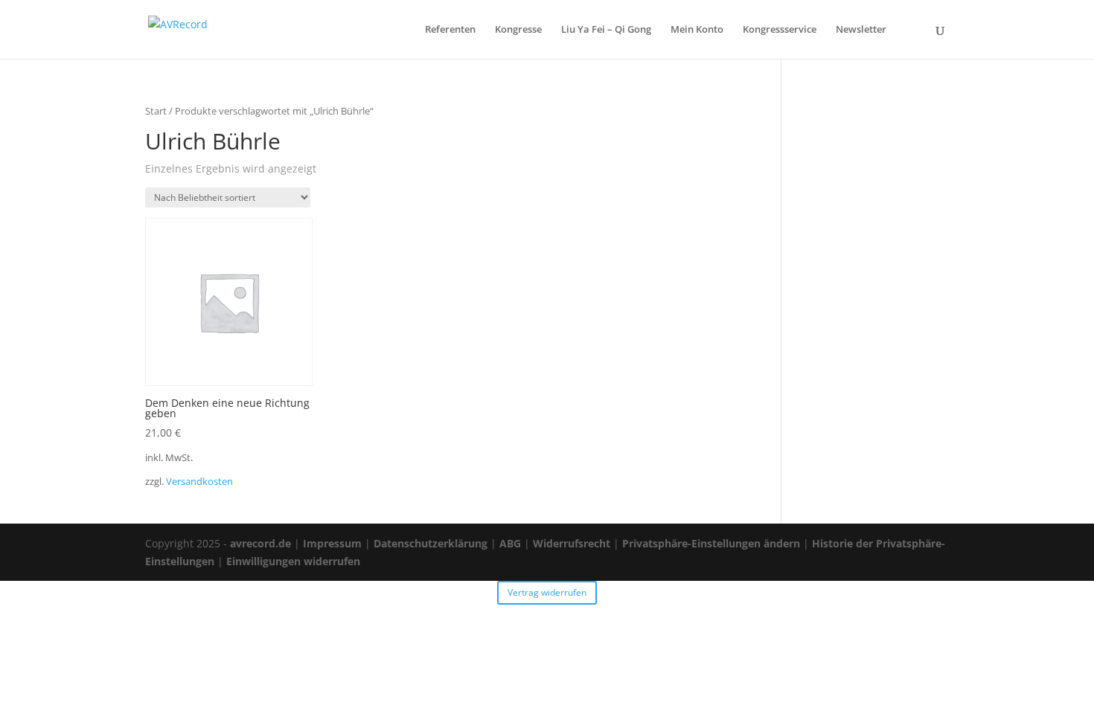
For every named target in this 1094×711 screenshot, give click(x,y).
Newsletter (861, 30)
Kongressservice (779, 30)
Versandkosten (199, 481)
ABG (510, 543)
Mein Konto (697, 30)
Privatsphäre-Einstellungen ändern (711, 543)
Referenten (450, 30)
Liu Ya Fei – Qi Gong (606, 30)
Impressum (332, 543)
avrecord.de (260, 543)
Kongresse (518, 30)
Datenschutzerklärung (430, 543)
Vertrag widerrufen (547, 592)
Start (156, 111)
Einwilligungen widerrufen (293, 561)
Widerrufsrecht (571, 543)
